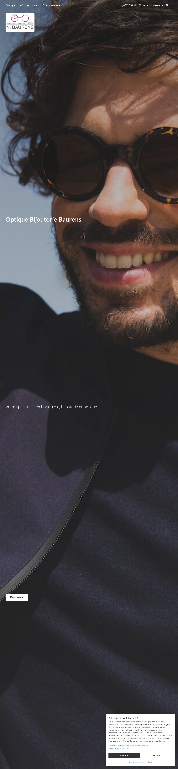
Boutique (10, 5)
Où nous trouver (29, 5)
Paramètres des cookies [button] (140, 762)
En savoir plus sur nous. (119, 748)
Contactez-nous (51, 5)
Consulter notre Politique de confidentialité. (128, 745)
